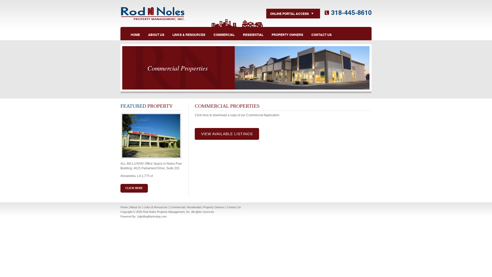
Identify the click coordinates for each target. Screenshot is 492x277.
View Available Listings (227, 134)
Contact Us (234, 207)
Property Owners (213, 207)
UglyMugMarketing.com (152, 216)
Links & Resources (156, 207)
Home (124, 207)
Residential (194, 207)
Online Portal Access (289, 13)
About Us (135, 207)
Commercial (177, 207)
